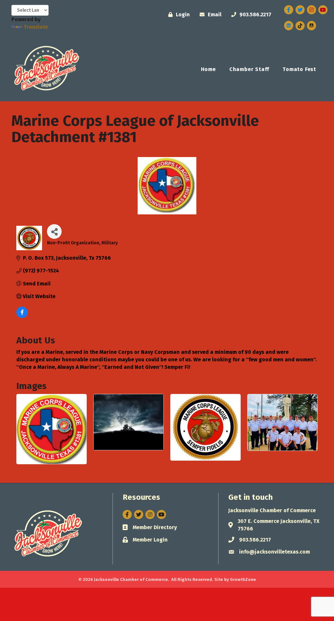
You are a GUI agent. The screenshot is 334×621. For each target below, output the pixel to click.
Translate (35, 27)
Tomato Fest (299, 69)
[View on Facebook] (22, 316)
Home (208, 69)
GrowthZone (243, 579)
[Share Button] (54, 231)
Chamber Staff (249, 69)
